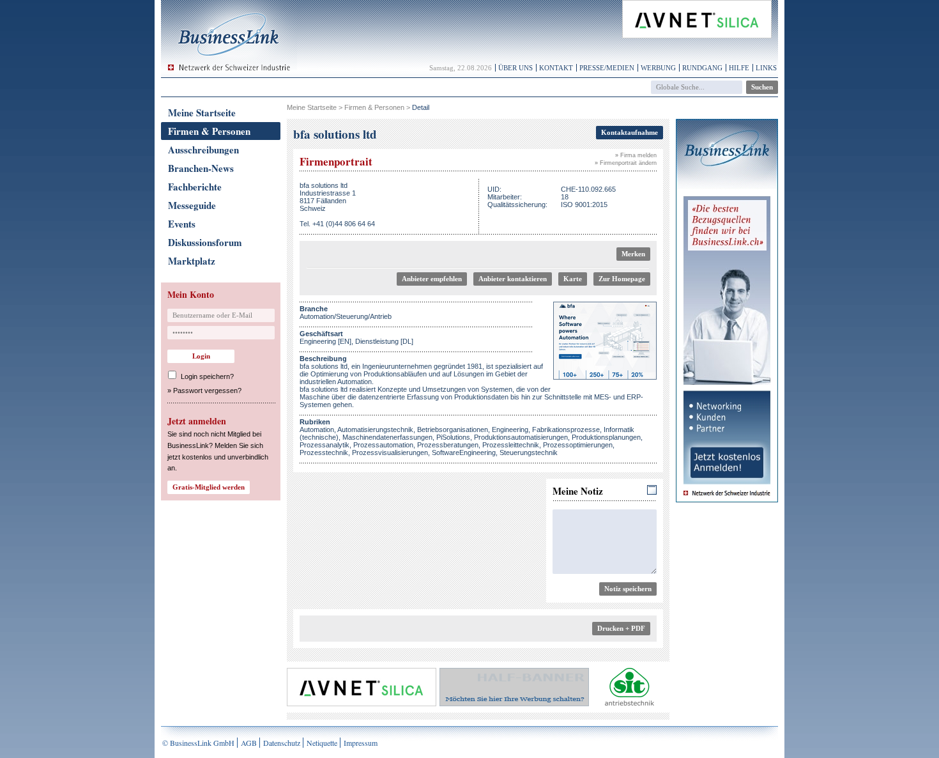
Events (181, 224)
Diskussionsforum (205, 242)
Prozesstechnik (324, 452)
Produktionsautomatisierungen (521, 437)
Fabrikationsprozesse (566, 429)
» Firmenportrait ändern (626, 163)
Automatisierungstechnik (375, 429)
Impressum (361, 743)
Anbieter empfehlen (432, 278)
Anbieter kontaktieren (512, 278)
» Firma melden (636, 155)
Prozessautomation (383, 445)
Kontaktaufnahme (629, 132)
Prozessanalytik (324, 445)
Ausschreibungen (203, 150)
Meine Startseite (202, 112)
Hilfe (739, 68)
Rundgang (702, 68)
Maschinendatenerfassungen (387, 437)
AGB (249, 743)
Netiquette (322, 743)
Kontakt (556, 68)
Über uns (515, 68)
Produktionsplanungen (606, 437)
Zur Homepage (622, 278)
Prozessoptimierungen (578, 445)
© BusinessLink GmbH (198, 743)
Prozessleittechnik (510, 445)
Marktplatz (191, 261)
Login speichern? (207, 376)
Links (766, 68)
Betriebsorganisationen (452, 429)
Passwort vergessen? (207, 390)
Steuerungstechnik (529, 452)
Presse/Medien (606, 68)
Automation (317, 429)
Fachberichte (195, 187)
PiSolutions (453, 437)
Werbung (658, 68)
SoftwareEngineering (464, 452)
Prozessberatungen (447, 445)
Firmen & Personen (209, 131)
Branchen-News (201, 168)
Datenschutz (281, 743)
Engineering (510, 429)
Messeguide (192, 205)
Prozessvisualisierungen (390, 452)
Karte (572, 278)
